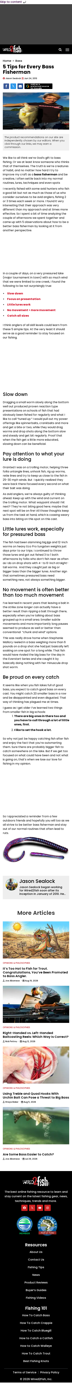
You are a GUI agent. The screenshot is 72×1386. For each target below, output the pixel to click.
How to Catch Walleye (36, 1346)
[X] (32, 1208)
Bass (18, 61)
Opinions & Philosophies (16, 962)
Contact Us (36, 1260)
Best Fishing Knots (36, 1361)
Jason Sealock (37, 881)
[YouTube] (40, 1208)
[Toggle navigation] (67, 48)
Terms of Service (24, 1372)
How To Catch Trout (36, 1353)
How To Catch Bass (36, 1315)
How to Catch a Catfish (36, 1338)
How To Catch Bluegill (36, 1331)
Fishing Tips (36, 1267)
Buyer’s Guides (36, 1290)
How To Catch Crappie (36, 1323)
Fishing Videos (36, 1298)
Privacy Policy (49, 1372)
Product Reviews (36, 1283)
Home (7, 61)
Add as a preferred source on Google (40, 86)
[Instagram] (47, 1208)
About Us (36, 1252)
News (36, 1275)
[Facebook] (24, 1208)
